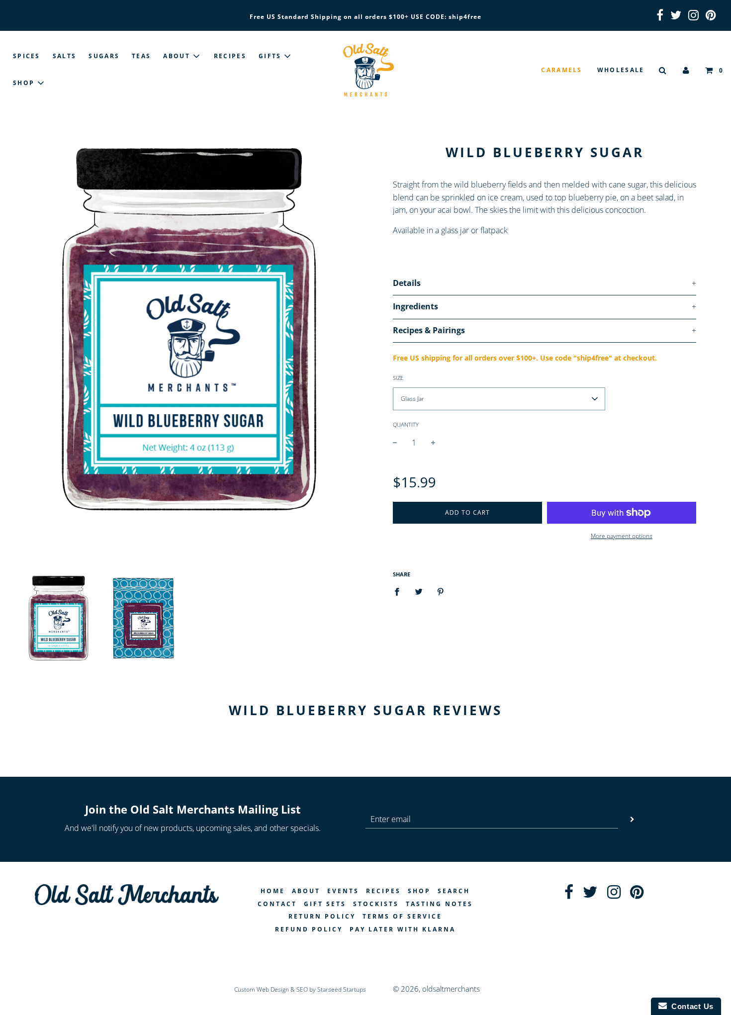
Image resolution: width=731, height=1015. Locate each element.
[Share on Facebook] (400, 591)
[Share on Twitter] (419, 591)
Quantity (406, 424)
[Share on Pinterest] (441, 591)
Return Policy (322, 916)
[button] (499, 398)
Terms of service (402, 916)
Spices (26, 56)
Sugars (104, 56)
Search (454, 891)
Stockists (376, 904)
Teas (141, 56)
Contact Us (690, 1006)
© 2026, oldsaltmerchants (436, 989)
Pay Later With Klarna (403, 929)
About (306, 891)
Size (398, 377)
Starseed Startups (341, 989)
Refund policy (309, 929)
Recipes (230, 56)
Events (343, 891)
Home (273, 891)
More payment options (621, 536)
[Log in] (686, 70)
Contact (277, 904)
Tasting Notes (439, 904)
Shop (419, 891)
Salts (65, 56)
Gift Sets (325, 904)
